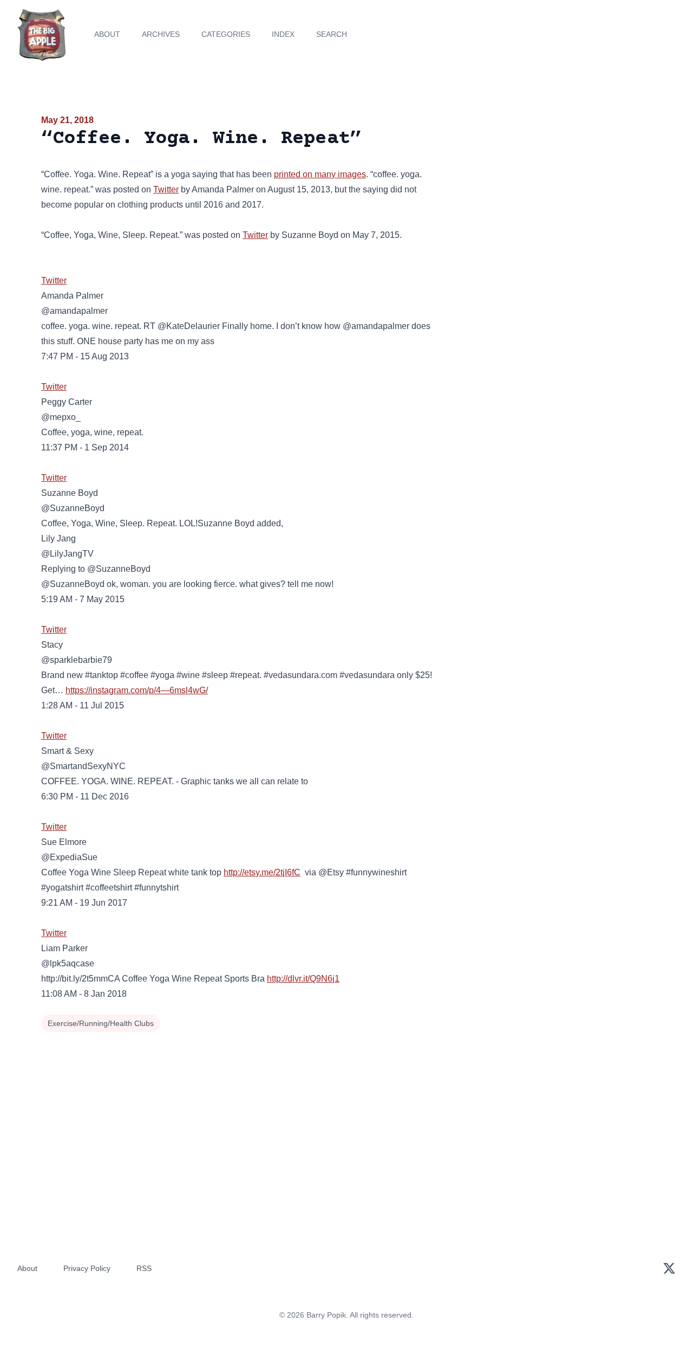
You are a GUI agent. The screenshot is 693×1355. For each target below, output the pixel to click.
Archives (161, 34)
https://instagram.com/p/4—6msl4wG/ (137, 690)
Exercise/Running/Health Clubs (101, 1023)
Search (331, 34)
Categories (225, 34)
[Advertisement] (554, 197)
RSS (144, 1268)
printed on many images (320, 174)
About (107, 34)
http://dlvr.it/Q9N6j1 (303, 978)
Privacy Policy (86, 1268)
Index (283, 34)
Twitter (166, 189)
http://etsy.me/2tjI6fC (262, 872)
